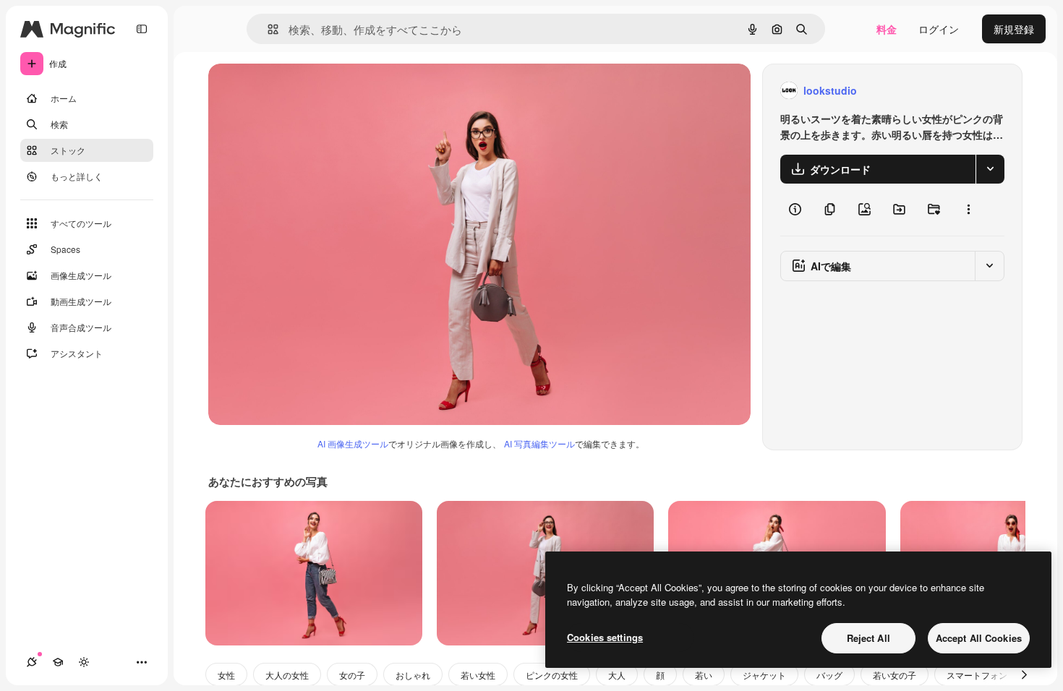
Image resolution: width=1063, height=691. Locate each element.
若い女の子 (894, 675)
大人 (617, 675)
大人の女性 (287, 675)
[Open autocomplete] (267, 29)
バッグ (829, 675)
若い (703, 675)
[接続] (31, 662)
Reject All (868, 638)
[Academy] (57, 662)
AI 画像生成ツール (352, 443)
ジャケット (764, 675)
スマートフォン (977, 675)
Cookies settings (605, 637)
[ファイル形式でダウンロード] (990, 169)
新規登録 (1014, 29)
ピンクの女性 (552, 675)
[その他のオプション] (968, 209)
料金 (886, 29)
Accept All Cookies (979, 638)
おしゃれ (413, 675)
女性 (226, 675)
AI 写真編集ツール (539, 443)
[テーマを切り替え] (83, 662)
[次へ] (1024, 674)
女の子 (352, 675)
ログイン (938, 29)
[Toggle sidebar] (141, 28)
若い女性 (478, 675)
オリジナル (308, 90)
